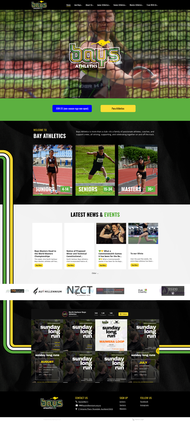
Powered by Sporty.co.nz (52, 419)
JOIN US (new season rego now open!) (72, 108)
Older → (95, 273)
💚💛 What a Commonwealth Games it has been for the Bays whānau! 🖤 (110, 254)
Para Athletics (118, 108)
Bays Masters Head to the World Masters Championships (45, 254)
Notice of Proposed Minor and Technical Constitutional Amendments (77, 254)
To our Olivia (137, 253)
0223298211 (83, 402)
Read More (39, 265)
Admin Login (139, 419)
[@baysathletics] (65, 314)
